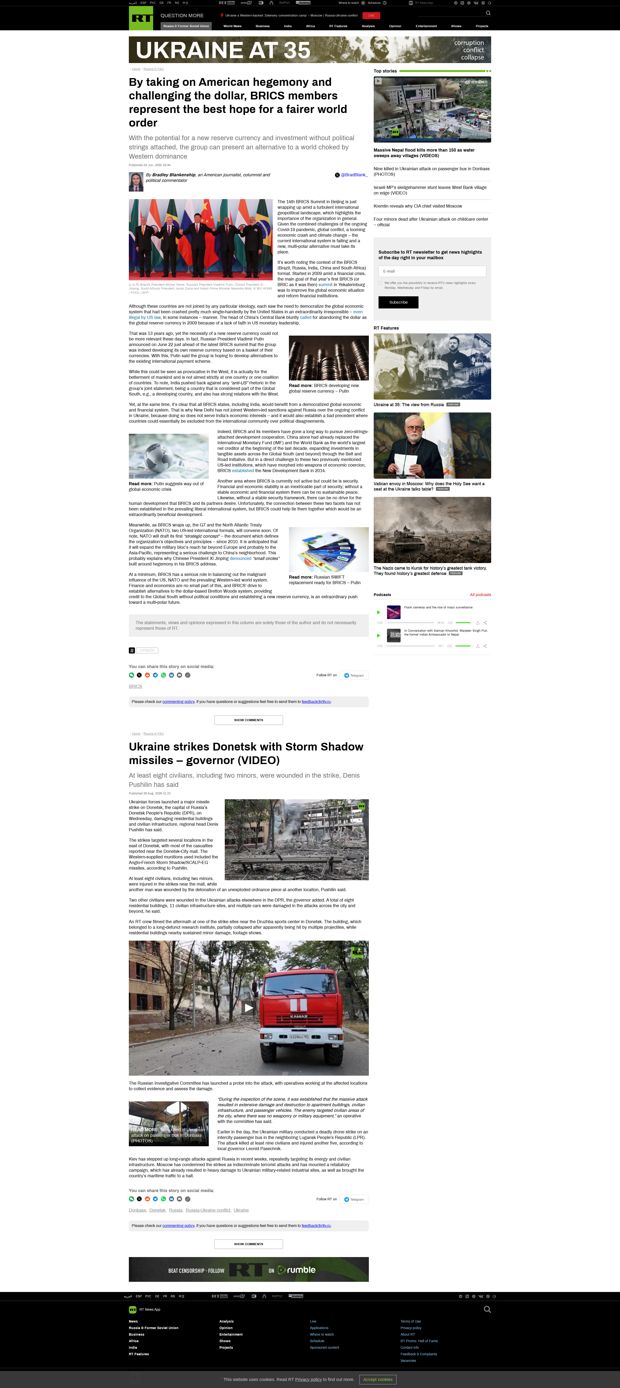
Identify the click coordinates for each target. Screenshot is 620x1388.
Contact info (410, 1347)
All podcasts (480, 595)
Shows (456, 26)
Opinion (395, 26)
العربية (133, 3)
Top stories (385, 71)
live (371, 15)
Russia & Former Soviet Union (186, 26)
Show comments (248, 720)
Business (263, 26)
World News (232, 26)
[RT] (227, 3)
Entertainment (426, 26)
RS (177, 3)
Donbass (137, 1210)
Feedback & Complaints (419, 1354)
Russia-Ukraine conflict (208, 1210)
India (288, 26)
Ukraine (241, 1210)
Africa (310, 26)
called (305, 317)
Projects (482, 26)
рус (148, 1296)
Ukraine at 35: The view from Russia (409, 404)
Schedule (317, 1341)
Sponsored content (324, 1347)
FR (169, 3)
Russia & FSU (154, 69)
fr (165, 1296)
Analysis (368, 26)
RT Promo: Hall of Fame (419, 1341)
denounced (240, 558)
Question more (182, 15)
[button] (248, 1008)
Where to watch (322, 1334)
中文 (185, 3)
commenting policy (178, 702)
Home (136, 69)
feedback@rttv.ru (316, 702)
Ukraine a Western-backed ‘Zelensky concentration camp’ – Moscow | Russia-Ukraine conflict (291, 15)
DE (162, 3)
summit (325, 284)
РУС (153, 3)
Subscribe (398, 302)
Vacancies (408, 1361)
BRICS (135, 686)
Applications (319, 1328)
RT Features (338, 26)
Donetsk (157, 1210)
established (243, 470)
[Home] (141, 18)
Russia (175, 1210)
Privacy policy (411, 1328)
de (157, 1296)
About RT (408, 1334)
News (133, 1321)
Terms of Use (411, 1321)
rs (173, 1296)
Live (313, 1321)
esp (139, 1296)
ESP (143, 3)
